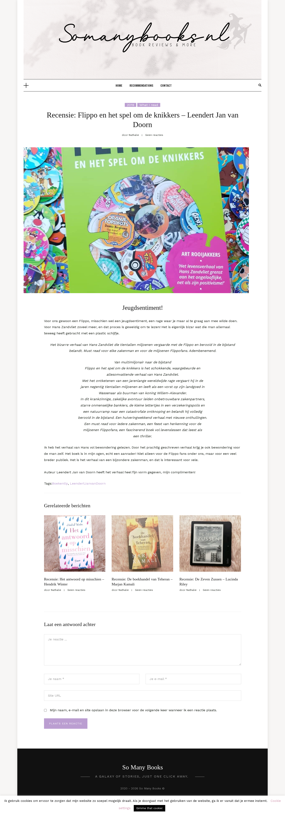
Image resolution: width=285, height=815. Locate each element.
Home (119, 85)
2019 (130, 105)
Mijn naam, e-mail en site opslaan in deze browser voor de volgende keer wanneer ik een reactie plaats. (133, 710)
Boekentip (60, 483)
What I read (148, 105)
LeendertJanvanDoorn (88, 483)
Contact (166, 85)
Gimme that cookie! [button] (149, 808)
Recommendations (141, 85)
